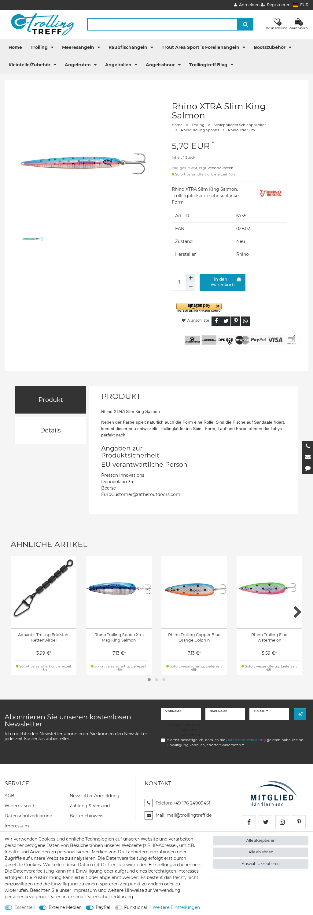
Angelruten (78, 64)
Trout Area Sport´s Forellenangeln (201, 47)
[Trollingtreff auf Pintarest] (298, 822)
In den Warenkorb (222, 282)
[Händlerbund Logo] (274, 793)
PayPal (103, 907)
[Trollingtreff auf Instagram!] (282, 822)
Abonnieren (300, 714)
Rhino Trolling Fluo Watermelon (269, 637)
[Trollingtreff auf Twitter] (265, 822)
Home (15, 47)
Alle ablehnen (261, 852)
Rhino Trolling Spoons (200, 130)
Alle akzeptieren (260, 840)
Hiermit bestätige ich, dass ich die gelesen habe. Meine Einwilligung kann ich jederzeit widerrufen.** (235, 742)
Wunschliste (197, 320)
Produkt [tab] (51, 399)
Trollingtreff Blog (209, 64)
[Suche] (245, 24)
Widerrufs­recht (21, 805)
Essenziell (24, 907)
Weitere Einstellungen (176, 907)
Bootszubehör (270, 47)
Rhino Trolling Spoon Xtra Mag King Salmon (119, 637)
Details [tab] (50, 430)
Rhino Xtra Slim (241, 130)
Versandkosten (221, 168)
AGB (9, 795)
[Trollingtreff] (39, 24)
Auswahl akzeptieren (261, 863)
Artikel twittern (225, 321)
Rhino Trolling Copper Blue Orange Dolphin (194, 637)
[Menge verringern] (190, 286)
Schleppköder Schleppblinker (240, 125)
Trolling (40, 47)
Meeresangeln (78, 47)
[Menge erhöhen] (190, 278)
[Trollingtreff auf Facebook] (249, 822)
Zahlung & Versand (90, 805)
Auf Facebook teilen (216, 321)
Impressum (17, 826)
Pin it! (235, 321)
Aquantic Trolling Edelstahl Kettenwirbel (43, 637)
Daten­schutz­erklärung (29, 816)
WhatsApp (245, 321)
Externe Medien (65, 907)
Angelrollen (119, 64)
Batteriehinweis (86, 816)
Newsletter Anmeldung (95, 795)
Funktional (135, 907)
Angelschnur (161, 64)
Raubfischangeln (129, 47)
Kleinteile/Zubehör (30, 64)
